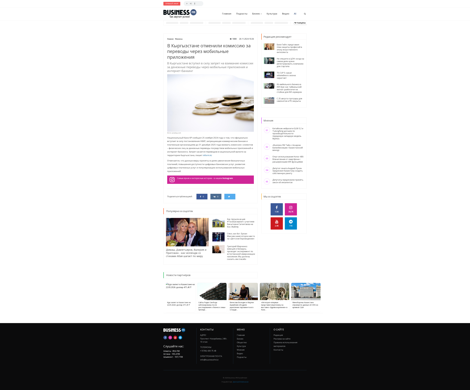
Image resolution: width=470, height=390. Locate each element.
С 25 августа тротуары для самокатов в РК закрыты (289, 99)
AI (295, 13)
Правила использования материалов (285, 344)
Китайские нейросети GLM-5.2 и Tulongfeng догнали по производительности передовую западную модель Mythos (287, 133)
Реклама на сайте (282, 338)
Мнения (240, 349)
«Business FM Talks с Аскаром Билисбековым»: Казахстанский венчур (287, 148)
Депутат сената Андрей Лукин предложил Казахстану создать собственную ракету (287, 171)
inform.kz (207, 155)
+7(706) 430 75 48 (208, 350)
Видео (285, 13)
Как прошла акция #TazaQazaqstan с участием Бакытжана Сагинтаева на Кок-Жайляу (240, 223)
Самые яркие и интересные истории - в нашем (205, 178)
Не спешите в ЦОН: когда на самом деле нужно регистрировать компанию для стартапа (290, 62)
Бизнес (256, 13)
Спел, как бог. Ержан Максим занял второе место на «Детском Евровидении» (241, 236)
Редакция (278, 335)
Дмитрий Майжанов (240, 382)
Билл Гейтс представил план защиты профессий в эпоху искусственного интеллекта (289, 48)
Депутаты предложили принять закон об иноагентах (287, 181)
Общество (242, 342)
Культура (272, 13)
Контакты (278, 349)
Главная (226, 13)
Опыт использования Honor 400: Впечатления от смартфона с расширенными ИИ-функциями (288, 159)
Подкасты (241, 13)
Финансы (178, 39)
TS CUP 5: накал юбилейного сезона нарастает (286, 75)
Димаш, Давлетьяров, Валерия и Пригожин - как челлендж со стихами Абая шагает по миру (186, 253)
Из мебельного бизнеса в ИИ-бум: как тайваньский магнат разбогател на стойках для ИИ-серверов (289, 88)
